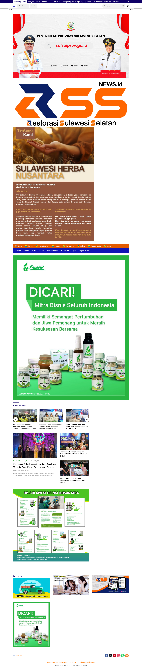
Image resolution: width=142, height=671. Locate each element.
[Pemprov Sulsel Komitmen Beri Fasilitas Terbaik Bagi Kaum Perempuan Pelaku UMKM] (35, 445)
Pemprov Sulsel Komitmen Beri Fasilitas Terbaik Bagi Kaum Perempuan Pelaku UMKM (34, 467)
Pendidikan (65, 251)
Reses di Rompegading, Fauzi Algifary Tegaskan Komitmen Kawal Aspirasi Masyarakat (51, 2)
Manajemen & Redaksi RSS (57, 662)
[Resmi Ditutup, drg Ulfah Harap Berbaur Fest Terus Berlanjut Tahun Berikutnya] (74, 468)
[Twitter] (110, 656)
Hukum (41, 251)
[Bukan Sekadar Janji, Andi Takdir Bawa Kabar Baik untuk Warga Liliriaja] (77, 415)
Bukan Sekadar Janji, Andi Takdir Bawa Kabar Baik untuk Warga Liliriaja (77, 426)
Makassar (21, 461)
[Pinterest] (114, 656)
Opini (74, 251)
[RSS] (127, 656)
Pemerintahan (52, 251)
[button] (123, 6)
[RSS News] (71, 103)
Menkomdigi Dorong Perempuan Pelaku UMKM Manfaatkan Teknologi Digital (73, 454)
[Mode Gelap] (127, 6)
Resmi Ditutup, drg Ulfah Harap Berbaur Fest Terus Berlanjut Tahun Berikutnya (73, 480)
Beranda (18, 251)
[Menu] (14, 6)
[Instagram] (118, 656)
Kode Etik (73, 662)
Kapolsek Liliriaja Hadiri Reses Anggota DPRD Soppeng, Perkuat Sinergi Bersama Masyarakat (50, 426)
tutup (10, 9)
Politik (34, 251)
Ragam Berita (84, 251)
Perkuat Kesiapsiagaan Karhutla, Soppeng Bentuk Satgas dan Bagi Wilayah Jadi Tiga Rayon (24, 426)
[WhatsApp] (123, 656)
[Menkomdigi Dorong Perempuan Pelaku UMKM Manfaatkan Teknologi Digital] (74, 441)
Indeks (33, 6)
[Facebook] (106, 656)
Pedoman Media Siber (87, 662)
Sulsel (28, 461)
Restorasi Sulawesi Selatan (21, 470)
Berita (26, 251)
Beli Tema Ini (23, 6)
